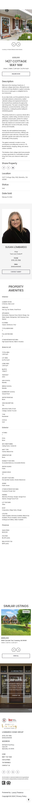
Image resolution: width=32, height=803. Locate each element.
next (18, 44)
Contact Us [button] (16, 695)
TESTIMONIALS (6, 762)
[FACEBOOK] (3, 772)
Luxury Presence (17, 792)
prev (14, 44)
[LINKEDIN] (13, 772)
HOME (4, 754)
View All (16, 656)
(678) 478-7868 (16, 260)
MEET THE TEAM (7, 757)
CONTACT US (6, 765)
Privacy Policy (21, 796)
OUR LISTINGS (6, 759)
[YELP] (17, 772)
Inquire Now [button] (16, 74)
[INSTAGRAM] (8, 772)
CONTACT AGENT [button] (16, 271)
